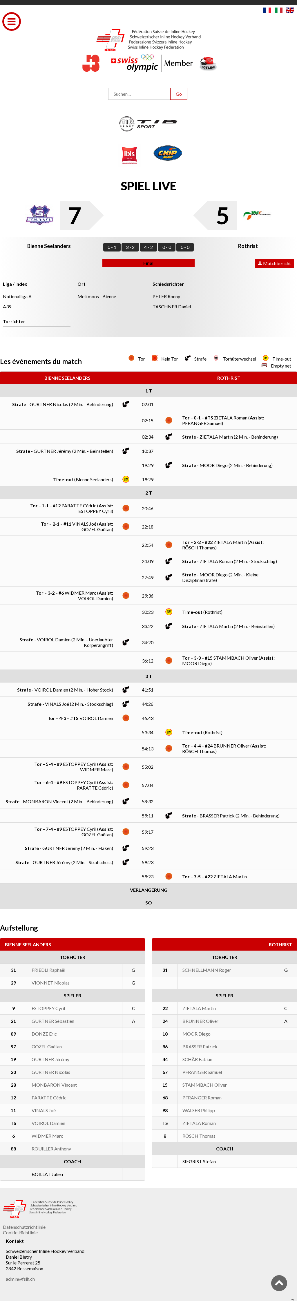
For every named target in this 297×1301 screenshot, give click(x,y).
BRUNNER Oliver (200, 1021)
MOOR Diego (196, 1033)
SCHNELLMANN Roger (206, 970)
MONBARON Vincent (54, 1085)
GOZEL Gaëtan (47, 1046)
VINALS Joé (44, 1110)
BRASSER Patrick (200, 1046)
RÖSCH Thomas (198, 1136)
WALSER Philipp (198, 1110)
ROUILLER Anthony (51, 1148)
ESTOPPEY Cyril (48, 1008)
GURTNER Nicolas (51, 1072)
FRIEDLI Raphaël (48, 970)
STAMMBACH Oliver (204, 1085)
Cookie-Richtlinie (20, 1232)
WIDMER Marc (47, 1136)
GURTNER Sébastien (53, 1021)
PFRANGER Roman (202, 1097)
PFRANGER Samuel (202, 1072)
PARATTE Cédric (49, 1097)
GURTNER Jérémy (50, 1059)
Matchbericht (276, 263)
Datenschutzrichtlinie (24, 1227)
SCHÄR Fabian (197, 1059)
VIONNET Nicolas (51, 982)
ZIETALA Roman (199, 1123)
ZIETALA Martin (199, 1008)
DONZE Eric (44, 1033)
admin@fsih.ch (20, 1279)
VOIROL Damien (48, 1123)
